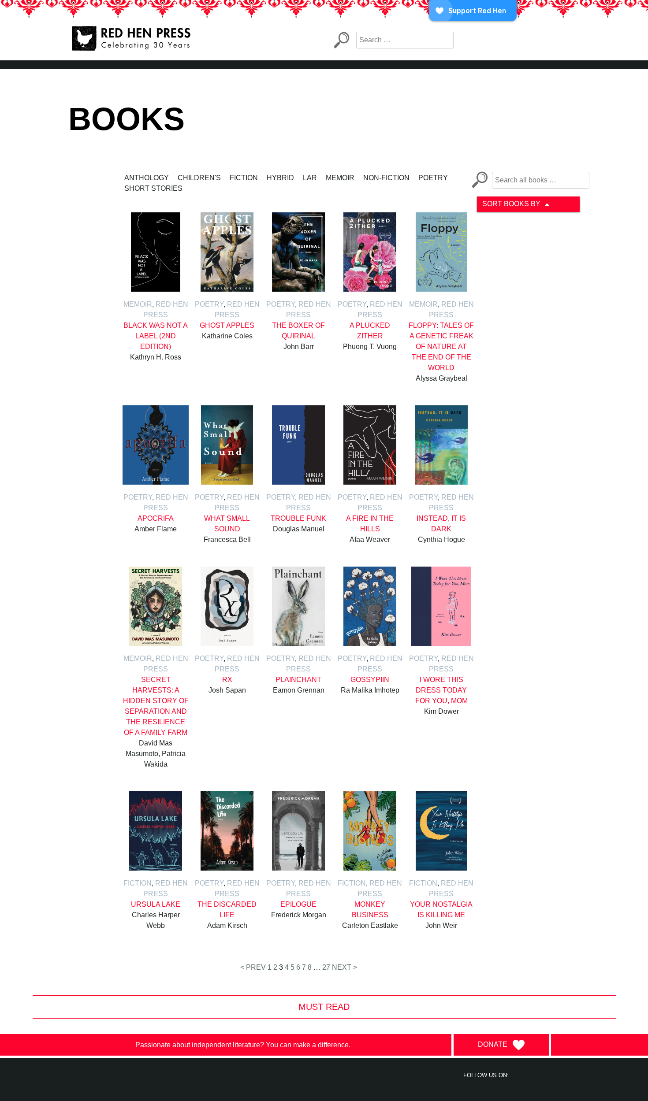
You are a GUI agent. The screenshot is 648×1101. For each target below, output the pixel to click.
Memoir (340, 178)
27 (326, 967)
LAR (310, 178)
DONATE (492, 1044)
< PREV (253, 967)
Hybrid (280, 178)
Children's (199, 178)
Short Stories (153, 188)
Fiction (244, 178)
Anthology (146, 178)
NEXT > (344, 967)
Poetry (433, 178)
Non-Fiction (386, 178)
